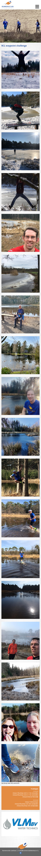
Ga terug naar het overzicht (10, 783)
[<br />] (20, 70)
